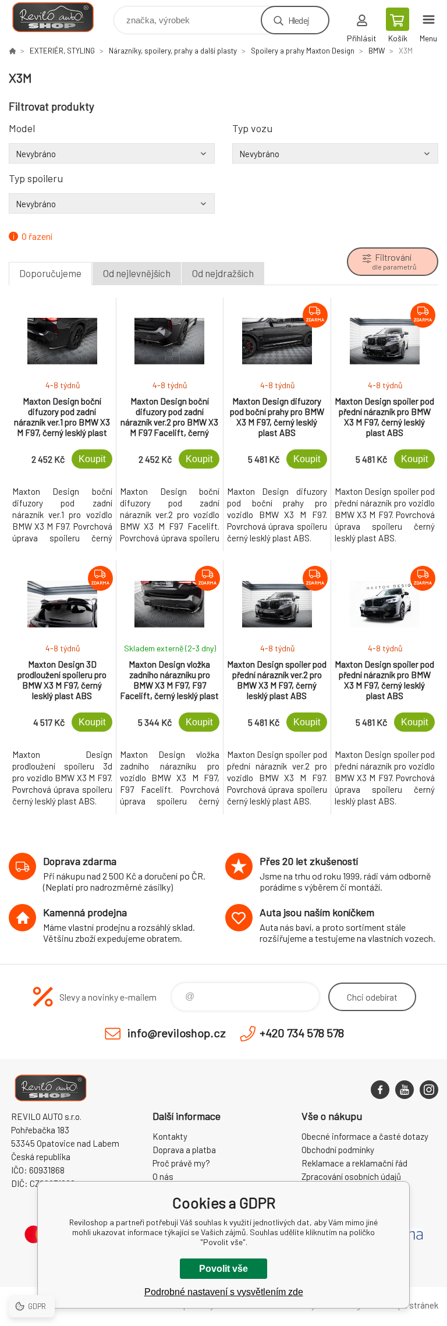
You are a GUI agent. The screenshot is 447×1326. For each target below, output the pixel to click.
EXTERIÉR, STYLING (62, 50)
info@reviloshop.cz (176, 1033)
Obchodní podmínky (337, 1149)
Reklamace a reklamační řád (354, 1163)
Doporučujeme (50, 273)
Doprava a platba (184, 1149)
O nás (162, 1176)
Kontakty (169, 1136)
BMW (376, 50)
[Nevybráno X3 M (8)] (112, 153)
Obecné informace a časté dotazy (364, 1136)
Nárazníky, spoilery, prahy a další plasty (173, 50)
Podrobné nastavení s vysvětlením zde (223, 1292)
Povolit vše (223, 1269)
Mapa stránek (412, 1305)
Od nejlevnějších (137, 273)
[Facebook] (380, 1089)
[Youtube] (404, 1089)
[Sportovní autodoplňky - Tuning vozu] (12, 50)
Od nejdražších (223, 273)
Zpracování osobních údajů (351, 1176)
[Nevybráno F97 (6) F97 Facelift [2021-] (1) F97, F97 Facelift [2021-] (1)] (335, 153)
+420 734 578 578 (302, 1033)
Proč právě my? (181, 1163)
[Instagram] (429, 1089)
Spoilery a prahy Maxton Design (302, 50)
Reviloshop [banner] (60, 17)
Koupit (92, 459)
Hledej (298, 20)
